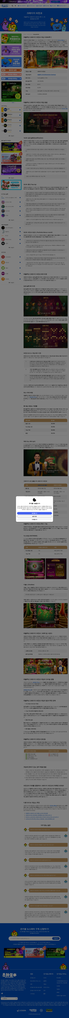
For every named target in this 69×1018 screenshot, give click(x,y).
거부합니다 (34, 519)
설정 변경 (34, 516)
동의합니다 (34, 513)
